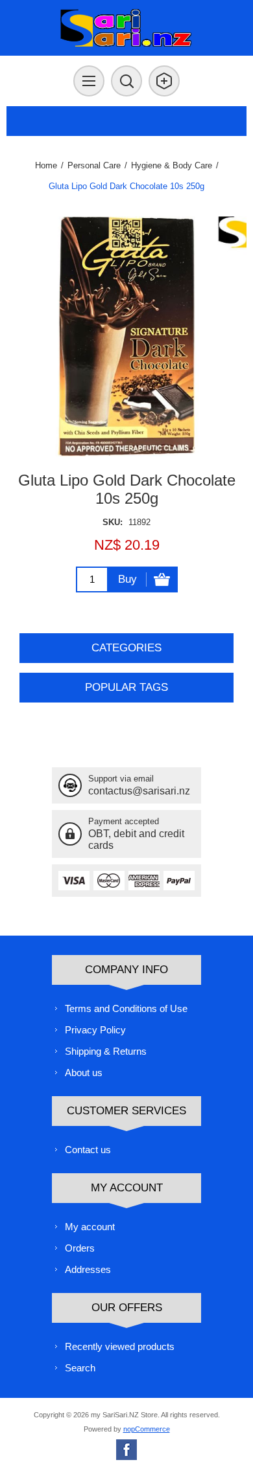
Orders (80, 1248)
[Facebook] (126, 1449)
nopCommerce (146, 1429)
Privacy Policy (95, 1029)
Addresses (88, 1269)
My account (90, 1226)
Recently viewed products (120, 1346)
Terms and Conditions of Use (126, 1008)
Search (80, 1367)
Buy (127, 579)
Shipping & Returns (106, 1051)
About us (83, 1072)
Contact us (88, 1149)
